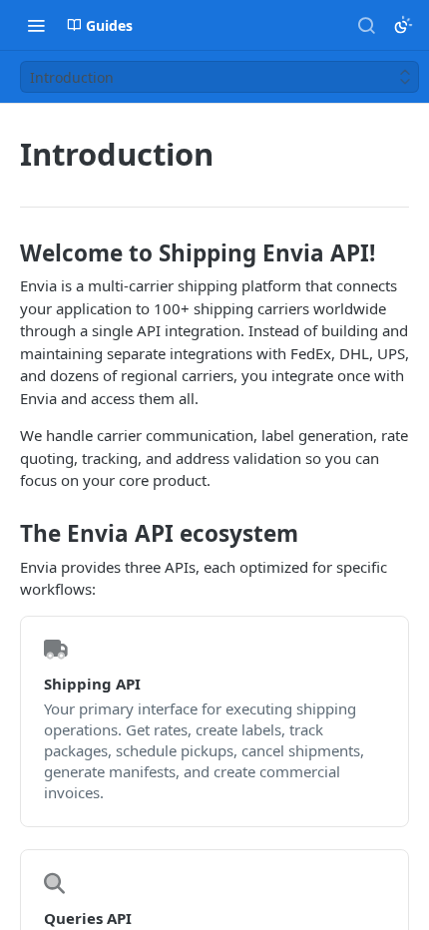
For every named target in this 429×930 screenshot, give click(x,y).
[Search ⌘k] (366, 25)
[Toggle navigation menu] (36, 25)
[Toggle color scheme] (403, 25)
